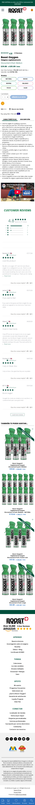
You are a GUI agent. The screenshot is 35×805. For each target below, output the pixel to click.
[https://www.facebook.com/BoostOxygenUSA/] (7, 739)
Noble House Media (21, 794)
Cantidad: (4, 94)
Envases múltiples (17, 669)
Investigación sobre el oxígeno (17, 644)
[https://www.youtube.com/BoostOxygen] (23, 739)
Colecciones (17, 663)
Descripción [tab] (25, 119)
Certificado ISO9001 (17, 652)
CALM (25, 88)
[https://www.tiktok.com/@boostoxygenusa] (27, 739)
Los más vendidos (17, 666)
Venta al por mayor (17, 716)
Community (17, 727)
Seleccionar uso (17, 691)
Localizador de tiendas (17, 713)
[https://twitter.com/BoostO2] (11, 739)
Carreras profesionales (17, 721)
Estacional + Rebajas (17, 672)
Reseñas (17, 647)
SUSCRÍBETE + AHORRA (17, 5)
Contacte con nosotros (17, 729)
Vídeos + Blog (17, 650)
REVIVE (25, 79)
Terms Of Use (17, 790)
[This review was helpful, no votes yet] (27, 283)
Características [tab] (10, 119)
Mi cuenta (17, 685)
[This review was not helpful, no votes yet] (30, 283)
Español (32, 10)
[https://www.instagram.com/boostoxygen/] (15, 739)
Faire (17, 674)
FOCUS (9, 88)
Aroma (4, 75)
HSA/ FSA (17, 702)
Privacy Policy (17, 792)
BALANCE (25, 83)
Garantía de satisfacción (17, 696)
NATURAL (9, 79)
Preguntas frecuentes (17, 688)
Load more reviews (17, 415)
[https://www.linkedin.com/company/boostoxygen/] (19, 739)
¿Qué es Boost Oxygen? (17, 694)
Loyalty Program (17, 699)
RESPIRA (8, 83)
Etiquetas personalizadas (17, 718)
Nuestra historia (17, 641)
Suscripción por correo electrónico (17, 724)
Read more (7, 276)
